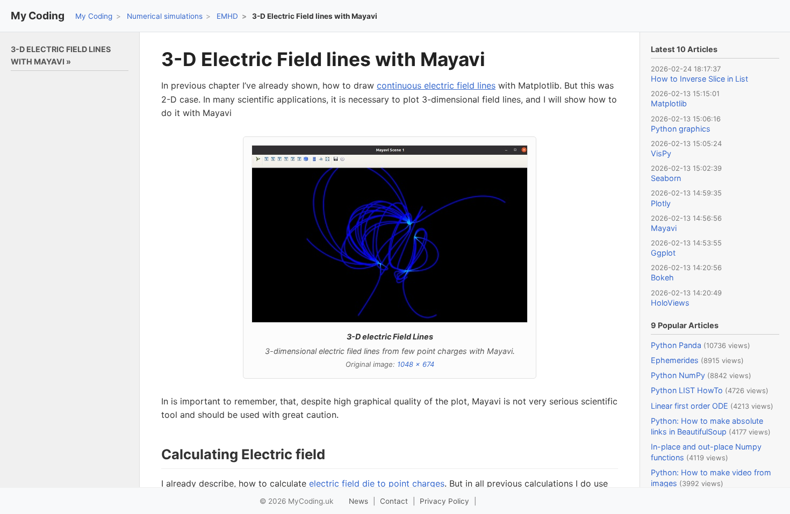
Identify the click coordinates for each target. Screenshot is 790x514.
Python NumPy (678, 375)
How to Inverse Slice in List (699, 78)
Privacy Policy (444, 501)
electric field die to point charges (376, 483)
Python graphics (680, 128)
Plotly (661, 203)
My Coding (37, 15)
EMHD (227, 16)
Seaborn (666, 178)
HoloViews (670, 302)
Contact (394, 501)
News (358, 501)
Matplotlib (669, 103)
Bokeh (662, 277)
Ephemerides (675, 360)
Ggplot (663, 252)
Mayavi (664, 228)
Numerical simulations (165, 16)
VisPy (661, 153)
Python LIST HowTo (687, 390)
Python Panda (676, 345)
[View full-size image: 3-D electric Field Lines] (390, 234)
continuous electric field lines (436, 85)
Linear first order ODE (689, 405)
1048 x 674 (415, 364)
